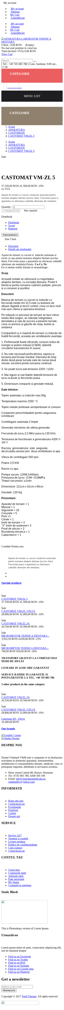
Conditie (6, 546)
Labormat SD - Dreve (13, 718)
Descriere (13, 246)
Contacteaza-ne (16, 803)
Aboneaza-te (9, 990)
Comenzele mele (17, 872)
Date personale (16, 879)
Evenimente (14, 807)
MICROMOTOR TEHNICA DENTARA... (25, 635)
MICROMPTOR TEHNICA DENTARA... (25, 648)
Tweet (11, 225)
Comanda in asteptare (19, 885)
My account (17, 8)
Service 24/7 (15, 835)
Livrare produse (16, 841)
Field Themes (29, 996)
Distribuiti (13, 222)
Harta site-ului (15, 800)
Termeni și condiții (18, 838)
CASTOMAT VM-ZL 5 (14, 598)
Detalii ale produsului (19, 249)
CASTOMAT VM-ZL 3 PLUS (18, 611)
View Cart (6, 54)
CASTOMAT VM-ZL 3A (15, 623)
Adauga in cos (11, 210)
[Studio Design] (10, 738)
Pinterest (12, 228)
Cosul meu (14, 869)
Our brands (8, 728)
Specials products (11, 582)
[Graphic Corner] (11, 735)
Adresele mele (16, 876)
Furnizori (13, 810)
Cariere (12, 813)
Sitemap (15, 11)
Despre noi (14, 816)
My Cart (14, 14)
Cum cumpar (15, 847)
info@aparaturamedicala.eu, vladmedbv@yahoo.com (27, 780)
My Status (13, 882)
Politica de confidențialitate (22, 844)
